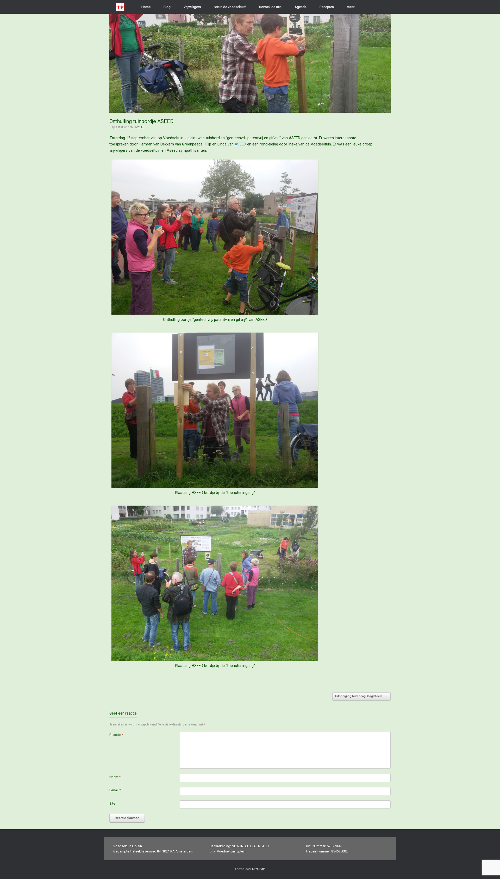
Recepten (327, 7)
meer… (352, 7)
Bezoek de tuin (270, 7)
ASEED (240, 144)
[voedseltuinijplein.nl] (120, 7)
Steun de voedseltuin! (230, 7)
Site (112, 803)
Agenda (301, 7)
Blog (167, 7)
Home (146, 7)
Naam (115, 777)
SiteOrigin (259, 869)
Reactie (116, 735)
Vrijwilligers (192, 7)
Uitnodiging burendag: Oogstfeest (361, 696)
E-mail (115, 790)
